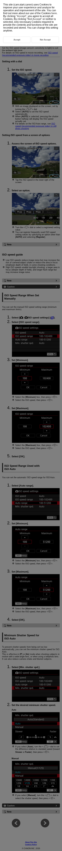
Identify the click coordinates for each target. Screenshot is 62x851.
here (54, 13)
